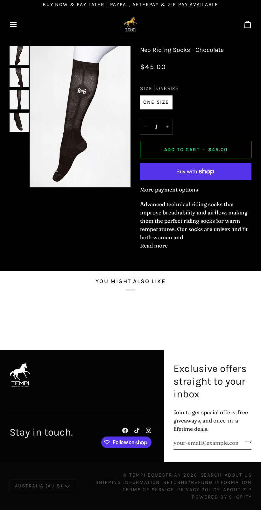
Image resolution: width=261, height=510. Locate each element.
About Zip (237, 490)
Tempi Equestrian (155, 475)
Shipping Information (127, 482)
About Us (238, 475)
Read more (154, 245)
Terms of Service (148, 490)
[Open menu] (19, 24)
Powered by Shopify (221, 497)
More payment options (169, 189)
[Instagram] (149, 430)
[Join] (246, 442)
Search (211, 475)
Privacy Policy (198, 490)
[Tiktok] (136, 430)
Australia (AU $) (39, 486)
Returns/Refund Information (207, 482)
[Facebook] (125, 430)
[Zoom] (80, 116)
